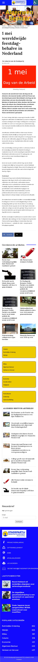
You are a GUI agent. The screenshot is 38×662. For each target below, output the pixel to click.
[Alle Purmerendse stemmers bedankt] (28, 253)
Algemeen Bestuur (19, 26)
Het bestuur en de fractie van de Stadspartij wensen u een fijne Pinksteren (22, 414)
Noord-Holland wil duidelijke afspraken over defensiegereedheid (23, 584)
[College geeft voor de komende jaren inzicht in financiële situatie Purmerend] (6, 460)
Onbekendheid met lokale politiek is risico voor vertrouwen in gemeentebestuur (28, 311)
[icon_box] (13, 542)
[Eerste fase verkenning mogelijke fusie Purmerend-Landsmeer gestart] (10, 253)
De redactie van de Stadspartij (13, 61)
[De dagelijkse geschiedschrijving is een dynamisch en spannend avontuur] (6, 595)
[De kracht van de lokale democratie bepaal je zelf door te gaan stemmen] (10, 274)
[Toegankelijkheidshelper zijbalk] (35, 2)
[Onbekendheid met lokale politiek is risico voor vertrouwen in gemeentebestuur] (28, 301)
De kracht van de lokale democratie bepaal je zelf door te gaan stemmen (22, 490)
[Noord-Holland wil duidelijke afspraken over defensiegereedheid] (6, 584)
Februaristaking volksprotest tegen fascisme (8, 337)
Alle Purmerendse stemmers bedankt (26, 261)
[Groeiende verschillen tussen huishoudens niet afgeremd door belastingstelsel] (6, 424)
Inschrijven (19, 521)
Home (4, 26)
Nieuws (10, 26)
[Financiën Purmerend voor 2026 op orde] (28, 329)
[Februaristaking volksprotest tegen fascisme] (10, 329)
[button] (3, 2)
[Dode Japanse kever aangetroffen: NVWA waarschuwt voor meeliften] (6, 608)
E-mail (3, 515)
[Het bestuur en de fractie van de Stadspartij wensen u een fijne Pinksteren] (6, 414)
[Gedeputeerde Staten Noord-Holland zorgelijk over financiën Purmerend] (6, 435)
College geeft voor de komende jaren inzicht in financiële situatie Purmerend (23, 461)
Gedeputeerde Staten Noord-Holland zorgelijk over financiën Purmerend (23, 436)
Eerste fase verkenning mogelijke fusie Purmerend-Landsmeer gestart (21, 471)
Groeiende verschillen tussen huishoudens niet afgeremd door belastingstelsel (22, 425)
